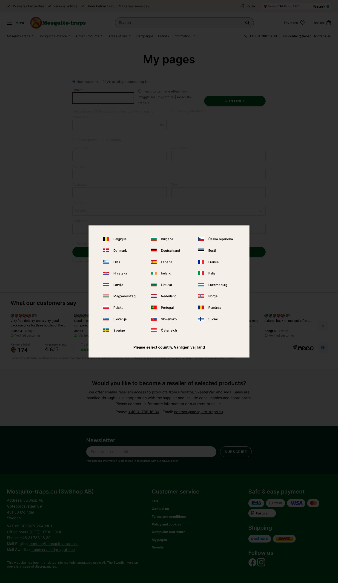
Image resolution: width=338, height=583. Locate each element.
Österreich (169, 330)
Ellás (116, 262)
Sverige (119, 330)
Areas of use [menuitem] (118, 36)
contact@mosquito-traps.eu (309, 36)
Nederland (169, 296)
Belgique (119, 239)
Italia (211, 273)
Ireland (166, 273)
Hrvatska (120, 273)
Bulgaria (167, 239)
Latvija (118, 285)
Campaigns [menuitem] (144, 36)
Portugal (167, 307)
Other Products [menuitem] (87, 36)
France (213, 262)
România (214, 307)
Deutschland (170, 250)
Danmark (120, 250)
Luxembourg (217, 285)
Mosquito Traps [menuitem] (18, 36)
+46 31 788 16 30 (263, 36)
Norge (213, 296)
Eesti (212, 250)
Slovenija (120, 319)
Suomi (213, 319)
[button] (14, 23)
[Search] (247, 22)
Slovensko (169, 319)
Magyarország (124, 296)
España (166, 262)
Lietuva (166, 285)
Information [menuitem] (182, 36)
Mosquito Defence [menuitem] (53, 36)
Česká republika (220, 239)
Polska (118, 307)
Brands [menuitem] (163, 36)
